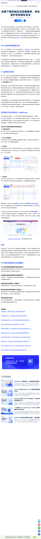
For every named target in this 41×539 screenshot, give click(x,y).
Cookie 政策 (24, 537)
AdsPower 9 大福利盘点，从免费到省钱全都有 (9, 380)
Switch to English (24, 0)
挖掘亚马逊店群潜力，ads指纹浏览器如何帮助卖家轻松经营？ (15, 320)
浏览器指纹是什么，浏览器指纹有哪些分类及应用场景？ (14, 315)
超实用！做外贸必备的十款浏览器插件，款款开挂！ (13, 324)
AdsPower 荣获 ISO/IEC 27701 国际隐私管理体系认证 (10, 389)
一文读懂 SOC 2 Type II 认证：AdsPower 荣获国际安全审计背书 (12, 407)
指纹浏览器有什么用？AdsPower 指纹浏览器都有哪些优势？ (15, 332)
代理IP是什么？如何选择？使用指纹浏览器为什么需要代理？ (15, 341)
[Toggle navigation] (39, 3)
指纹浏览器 (16, 37)
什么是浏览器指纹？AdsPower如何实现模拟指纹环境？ (14, 350)
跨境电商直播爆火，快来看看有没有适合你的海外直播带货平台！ (16, 328)
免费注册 (18, 20)
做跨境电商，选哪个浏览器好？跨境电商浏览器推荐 (13, 311)
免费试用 (16, 203)
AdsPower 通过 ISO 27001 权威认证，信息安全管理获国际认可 (12, 398)
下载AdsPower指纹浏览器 (14, 238)
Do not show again (30, 0)
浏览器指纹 (27, 49)
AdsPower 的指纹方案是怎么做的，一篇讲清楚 (9, 416)
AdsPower (3, 118)
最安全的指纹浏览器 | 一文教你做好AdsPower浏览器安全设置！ (16, 337)
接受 (34, 537)
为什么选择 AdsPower (11, 6)
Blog (5, 6)
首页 (2, 6)
